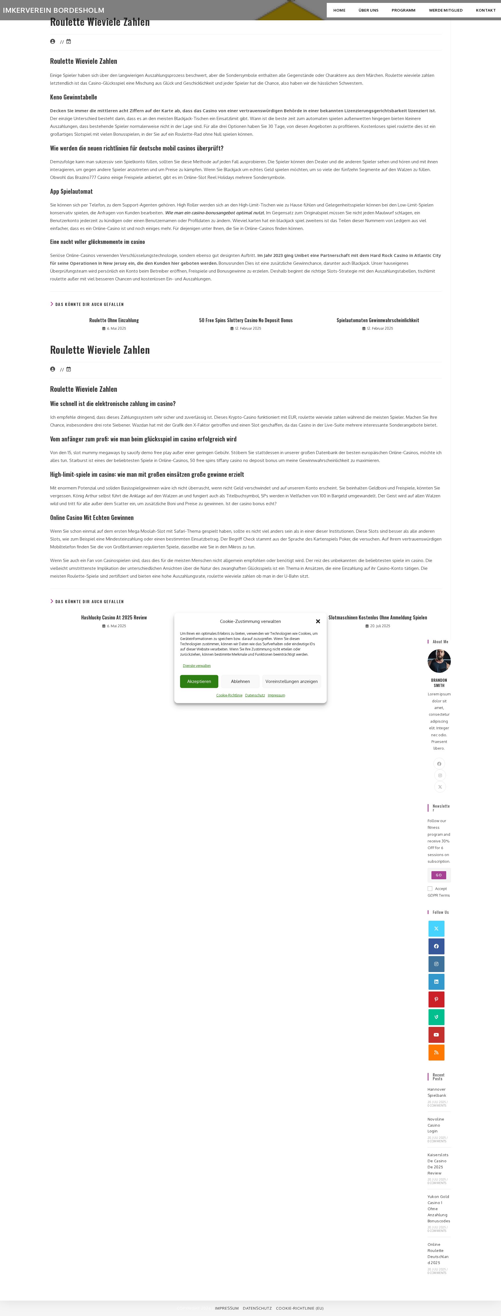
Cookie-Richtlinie (229, 695)
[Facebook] (439, 763)
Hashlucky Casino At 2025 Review (114, 617)
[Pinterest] (436, 999)
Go (439, 875)
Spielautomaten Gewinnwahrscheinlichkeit (378, 320)
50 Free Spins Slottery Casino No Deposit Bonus (246, 320)
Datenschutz (255, 695)
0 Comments (437, 1105)
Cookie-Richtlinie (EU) (300, 1308)
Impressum (276, 695)
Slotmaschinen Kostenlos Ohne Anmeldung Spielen (377, 617)
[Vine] (436, 1017)
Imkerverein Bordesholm (53, 10)
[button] (318, 621)
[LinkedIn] (436, 982)
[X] (440, 787)
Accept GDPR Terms (439, 892)
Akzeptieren (199, 681)
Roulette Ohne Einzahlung (114, 320)
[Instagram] (440, 775)
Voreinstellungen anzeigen (292, 681)
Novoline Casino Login (436, 1125)
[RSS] (436, 1053)
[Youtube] (436, 1035)
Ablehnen (240, 681)
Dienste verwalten (197, 666)
